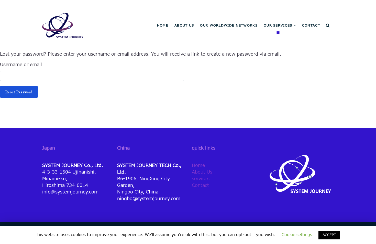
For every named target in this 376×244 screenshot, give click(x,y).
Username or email (21, 65)
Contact (200, 185)
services (200, 178)
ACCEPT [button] (329, 235)
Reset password (18, 92)
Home (198, 165)
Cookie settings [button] (297, 235)
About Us (202, 172)
